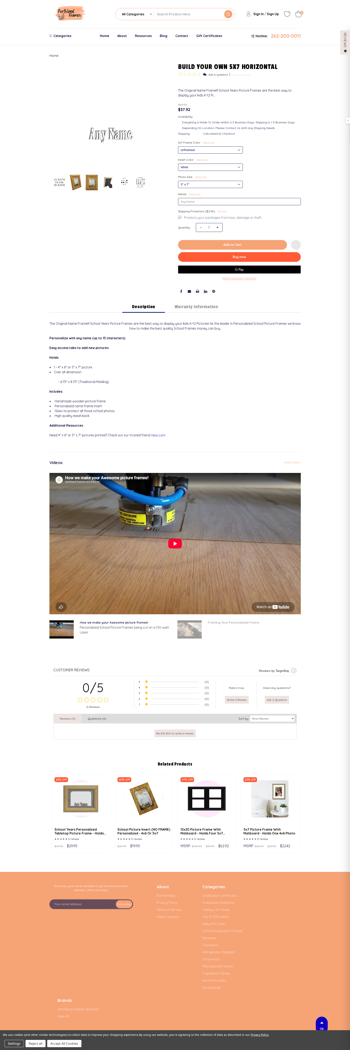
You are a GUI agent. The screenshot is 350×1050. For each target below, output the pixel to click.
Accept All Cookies (64, 1043)
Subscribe (124, 904)
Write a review (241, 74)
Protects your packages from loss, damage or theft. (223, 218)
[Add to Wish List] (296, 245)
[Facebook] (181, 291)
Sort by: (244, 718)
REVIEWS (345, 40)
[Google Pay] (239, 269)
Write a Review (237, 700)
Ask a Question (277, 700)
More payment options (239, 278)
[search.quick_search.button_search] (228, 14)
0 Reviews (93, 707)
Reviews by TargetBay (274, 671)
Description (143, 306)
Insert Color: (193, 160)
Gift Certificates (209, 36)
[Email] (189, 291)
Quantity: (184, 227)
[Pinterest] (213, 291)
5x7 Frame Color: (196, 142)
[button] (190, 74)
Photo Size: (192, 177)
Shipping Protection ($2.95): (202, 211)
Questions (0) (97, 718)
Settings (14, 1043)
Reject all (35, 1043)
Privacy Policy (259, 1035)
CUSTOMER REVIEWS (71, 670)
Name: (189, 194)
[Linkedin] (205, 291)
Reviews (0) (68, 718)
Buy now (239, 257)
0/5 (93, 687)
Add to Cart (232, 245)
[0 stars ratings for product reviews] (93, 700)
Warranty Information (196, 306)
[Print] (197, 291)
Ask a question (218, 74)
